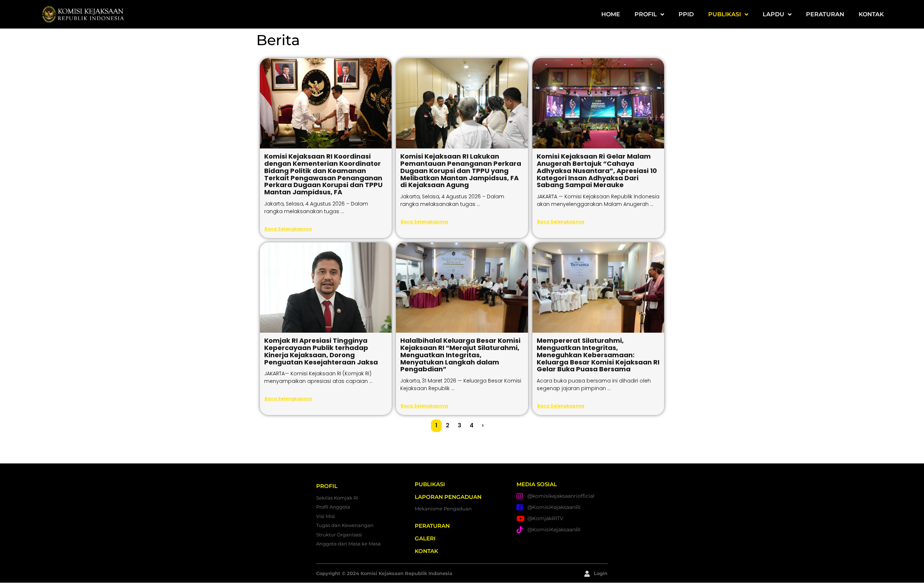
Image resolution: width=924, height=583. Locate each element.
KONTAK (871, 14)
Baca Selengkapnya (288, 229)
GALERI (425, 538)
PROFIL (646, 14)
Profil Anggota (333, 507)
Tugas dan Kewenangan (345, 525)
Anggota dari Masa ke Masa (348, 544)
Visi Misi (325, 516)
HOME (610, 14)
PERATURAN (825, 14)
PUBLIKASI (724, 14)
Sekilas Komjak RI (337, 498)
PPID (686, 14)
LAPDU (773, 14)
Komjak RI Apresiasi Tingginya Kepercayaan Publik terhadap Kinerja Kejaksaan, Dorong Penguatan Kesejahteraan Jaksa (321, 351)
